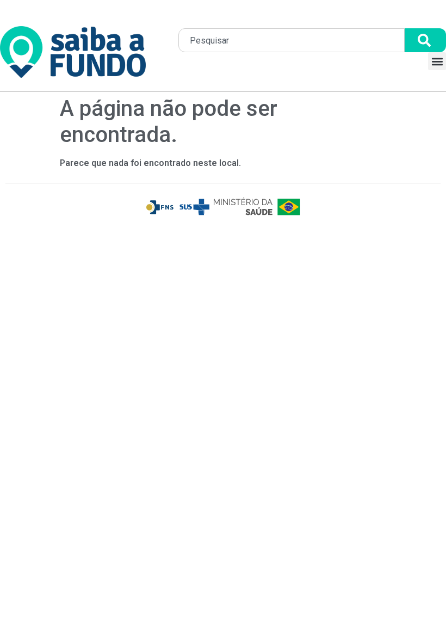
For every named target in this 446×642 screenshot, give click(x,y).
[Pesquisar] (425, 40)
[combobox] (291, 40)
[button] (437, 61)
